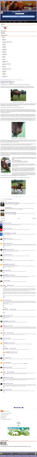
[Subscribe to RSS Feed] (21, 407)
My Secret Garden (5, 264)
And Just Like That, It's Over (4, 414)
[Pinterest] (18, 407)
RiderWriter (4, 377)
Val (3, 338)
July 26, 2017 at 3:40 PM (10, 332)
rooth (3, 357)
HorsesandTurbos (5, 342)
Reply (3, 230)
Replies (5, 307)
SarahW (4, 243)
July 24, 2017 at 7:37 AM (8, 254)
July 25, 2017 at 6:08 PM (9, 325)
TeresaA (4, 228)
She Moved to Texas (5, 61)
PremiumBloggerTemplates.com (21, 455)
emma (4, 259)
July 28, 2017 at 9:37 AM (8, 357)
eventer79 (2, 83)
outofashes (4, 238)
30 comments (11, 83)
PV (3, 362)
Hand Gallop (4, 51)
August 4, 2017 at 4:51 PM (9, 377)
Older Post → (34, 218)
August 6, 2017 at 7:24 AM (9, 383)
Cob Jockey (4, 44)
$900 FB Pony (4, 39)
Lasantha (16, 455)
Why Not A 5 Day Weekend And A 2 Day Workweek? (12, 202)
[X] (1, 227)
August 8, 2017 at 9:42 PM (8, 389)
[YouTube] (14, 407)
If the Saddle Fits (4, 54)
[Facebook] (19, 407)
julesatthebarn (5, 249)
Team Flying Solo (15, 453)
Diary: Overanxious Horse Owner (6, 68)
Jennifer (4, 383)
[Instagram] (16, 407)
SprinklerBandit (4, 49)
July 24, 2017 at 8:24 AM (11, 264)
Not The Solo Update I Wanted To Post (7, 81)
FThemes (8, 455)
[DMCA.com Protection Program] (3, 444)
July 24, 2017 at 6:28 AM (10, 249)
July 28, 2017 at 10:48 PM (7, 362)
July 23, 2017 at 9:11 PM (9, 238)
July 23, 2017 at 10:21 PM (8, 243)
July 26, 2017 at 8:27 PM (11, 342)
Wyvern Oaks (4, 66)
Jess (3, 389)
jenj (3, 270)
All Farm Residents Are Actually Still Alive (10, 212)
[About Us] (4, 29)
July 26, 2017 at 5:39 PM (7, 338)
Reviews (10, 21)
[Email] (1, 232)
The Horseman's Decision (8, 207)
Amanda (4, 315)
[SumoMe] (1, 234)
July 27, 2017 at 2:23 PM (12, 348)
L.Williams (4, 325)
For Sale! (25, 21)
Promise (4, 254)
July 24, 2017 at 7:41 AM (8, 259)
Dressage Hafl (4, 71)
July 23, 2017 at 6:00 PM (8, 228)
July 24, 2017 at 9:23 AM (7, 270)
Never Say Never (3, 417)
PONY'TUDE (4, 56)
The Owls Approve (4, 76)
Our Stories (5, 21)
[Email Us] (22, 407)
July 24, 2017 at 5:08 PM (10, 285)
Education (14, 21)
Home (1, 21)
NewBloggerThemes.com (29, 455)
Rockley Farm (4, 46)
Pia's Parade (4, 73)
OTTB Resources (20, 21)
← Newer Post (3, 218)
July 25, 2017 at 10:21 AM (8, 315)
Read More (15, 204)
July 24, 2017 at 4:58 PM (6, 280)
